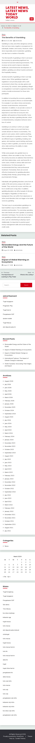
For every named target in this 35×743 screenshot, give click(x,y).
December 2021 (10, 514)
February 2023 (9, 475)
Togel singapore (8, 301)
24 (30, 569)
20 (13, 569)
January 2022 (9, 511)
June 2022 (8, 498)
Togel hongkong (8, 592)
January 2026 (9, 404)
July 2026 (8, 384)
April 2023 (8, 469)
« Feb (4, 576)
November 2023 (10, 446)
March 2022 (9, 505)
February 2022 (9, 508)
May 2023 (8, 466)
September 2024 (10, 414)
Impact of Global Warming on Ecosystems (15, 260)
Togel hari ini (7, 310)
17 (30, 567)
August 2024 (9, 417)
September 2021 (10, 524)
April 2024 (8, 430)
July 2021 (8, 531)
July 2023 (8, 459)
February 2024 (9, 436)
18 (5, 569)
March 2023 (9, 472)
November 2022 (10, 485)
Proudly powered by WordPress (13, 736)
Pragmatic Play (8, 306)
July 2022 (8, 495)
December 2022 (10, 482)
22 (22, 569)
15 (22, 567)
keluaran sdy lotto (8, 702)
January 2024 (9, 440)
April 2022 (8, 501)
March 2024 (9, 433)
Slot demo (6, 604)
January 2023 (9, 479)
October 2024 (9, 410)
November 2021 (10, 518)
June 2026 (8, 387)
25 (5, 572)
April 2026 (8, 394)
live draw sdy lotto (9, 711)
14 (17, 567)
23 (26, 569)
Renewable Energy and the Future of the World (17, 246)
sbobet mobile (7, 318)
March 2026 (9, 397)
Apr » (9, 576)
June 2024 (8, 423)
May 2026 (8, 391)
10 (30, 565)
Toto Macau (7, 609)
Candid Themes (20, 738)
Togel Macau (7, 323)
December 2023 (10, 443)
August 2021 (9, 527)
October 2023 (9, 449)
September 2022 (10, 492)
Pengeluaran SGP (8, 314)
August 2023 (9, 456)
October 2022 (9, 488)
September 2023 (10, 453)
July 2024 (8, 420)
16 (26, 567)
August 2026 (9, 381)
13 (13, 567)
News (3, 34)
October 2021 (9, 521)
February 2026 (9, 401)
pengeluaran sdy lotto (10, 715)
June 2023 (8, 462)
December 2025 (10, 407)
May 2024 (8, 427)
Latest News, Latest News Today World (17, 12)
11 (5, 567)
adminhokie (18, 40)
